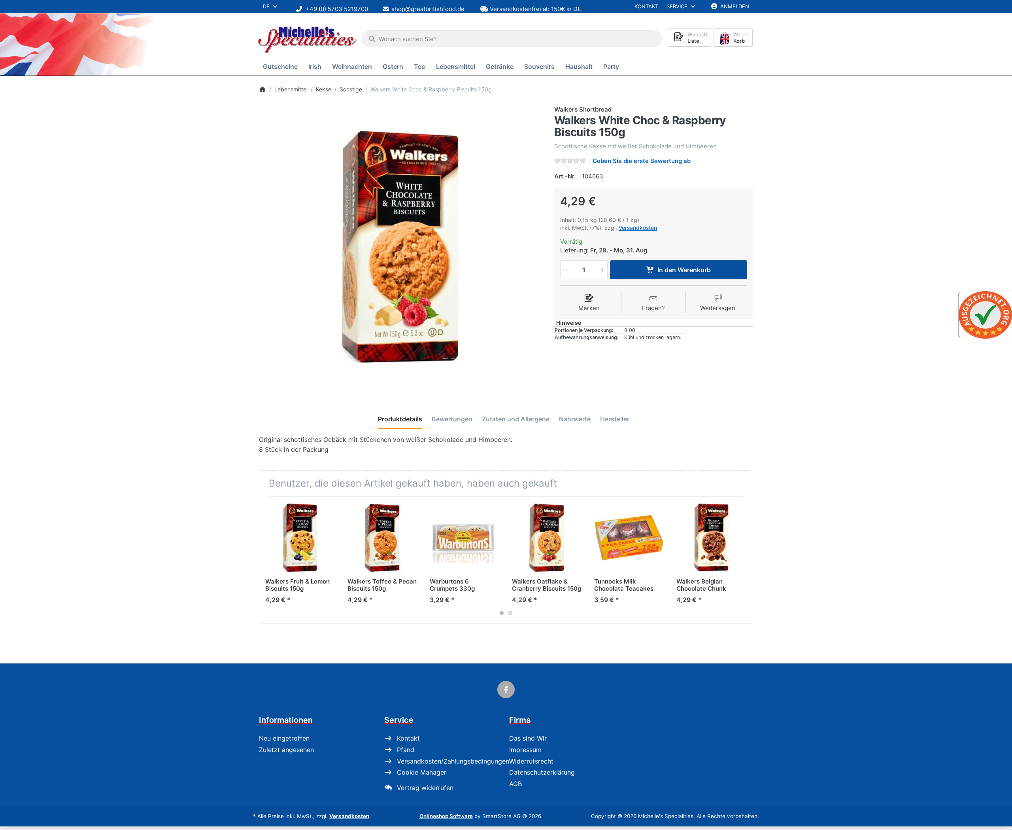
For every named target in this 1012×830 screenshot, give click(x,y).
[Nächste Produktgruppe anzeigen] (744, 560)
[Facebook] (506, 689)
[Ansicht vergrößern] (400, 247)
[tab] (400, 419)
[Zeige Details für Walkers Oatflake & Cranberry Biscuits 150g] (547, 538)
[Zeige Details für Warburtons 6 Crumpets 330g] (465, 538)
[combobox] (512, 38)
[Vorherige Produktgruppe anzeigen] (268, 560)
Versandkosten (638, 227)
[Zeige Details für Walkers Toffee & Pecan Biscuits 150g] (382, 538)
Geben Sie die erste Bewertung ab (642, 161)
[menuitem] (281, 66)
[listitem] (400, 247)
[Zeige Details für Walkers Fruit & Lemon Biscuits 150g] (300, 538)
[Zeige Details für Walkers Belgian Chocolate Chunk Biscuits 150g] (711, 538)
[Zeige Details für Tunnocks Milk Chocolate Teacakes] (629, 538)
